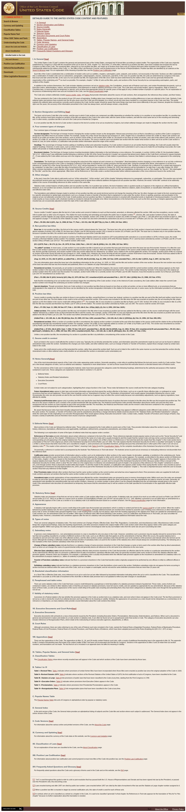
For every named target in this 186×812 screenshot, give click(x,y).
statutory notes (104, 86)
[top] (46, 59)
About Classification (96, 91)
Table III (95, 446)
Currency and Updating (47, 44)
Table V (56, 685)
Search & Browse (39, 70)
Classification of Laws (46, 46)
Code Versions (43, 42)
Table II (62, 674)
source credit (147, 508)
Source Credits (43, 27)
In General (41, 22)
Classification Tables (111, 446)
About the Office (161, 809)
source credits (71, 95)
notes (79, 95)
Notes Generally (44, 29)
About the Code (100, 725)
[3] (84, 301)
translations (87, 510)
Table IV (59, 681)
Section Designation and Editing (50, 25)
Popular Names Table (45, 700)
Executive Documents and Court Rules (53, 36)
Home (181, 14)
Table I (55, 671)
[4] (44, 445)
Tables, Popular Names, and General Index (55, 40)
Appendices (42, 38)
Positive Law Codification (47, 49)
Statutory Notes (43, 33)
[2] (134, 214)
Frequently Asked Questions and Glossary (55, 51)
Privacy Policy (178, 809)
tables (87, 95)
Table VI (62, 689)
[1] (59, 79)
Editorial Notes (43, 31)
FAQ (122, 770)
